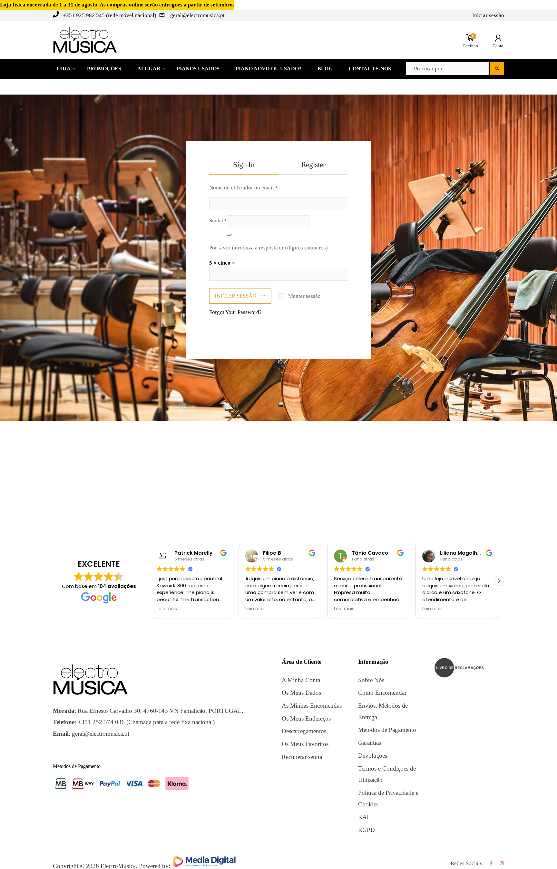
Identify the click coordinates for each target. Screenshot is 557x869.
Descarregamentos (304, 731)
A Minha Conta (301, 680)
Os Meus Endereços (306, 718)
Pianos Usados (198, 68)
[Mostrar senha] (229, 235)
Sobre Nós (371, 680)
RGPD (366, 829)
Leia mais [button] (167, 609)
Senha (218, 219)
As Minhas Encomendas (312, 705)
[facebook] (491, 863)
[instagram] (502, 863)
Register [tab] (313, 164)
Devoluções (372, 755)
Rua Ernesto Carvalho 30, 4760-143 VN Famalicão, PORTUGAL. (160, 710)
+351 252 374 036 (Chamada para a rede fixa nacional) (146, 722)
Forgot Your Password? (235, 312)
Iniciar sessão (488, 15)
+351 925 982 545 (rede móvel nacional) (109, 15)
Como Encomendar (382, 692)
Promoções (104, 68)
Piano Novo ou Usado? (268, 68)
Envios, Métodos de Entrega (383, 711)
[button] (499, 581)
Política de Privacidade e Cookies (388, 798)
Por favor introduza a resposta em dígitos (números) (268, 248)
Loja (64, 68)
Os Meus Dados (301, 692)
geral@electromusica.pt (197, 15)
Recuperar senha (302, 756)
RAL (364, 816)
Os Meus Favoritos (305, 744)
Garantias (369, 742)
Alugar (149, 68)
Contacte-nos (370, 68)
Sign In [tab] (243, 164)
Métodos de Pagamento (387, 729)
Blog (325, 68)
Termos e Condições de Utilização (387, 774)
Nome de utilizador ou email (243, 186)
